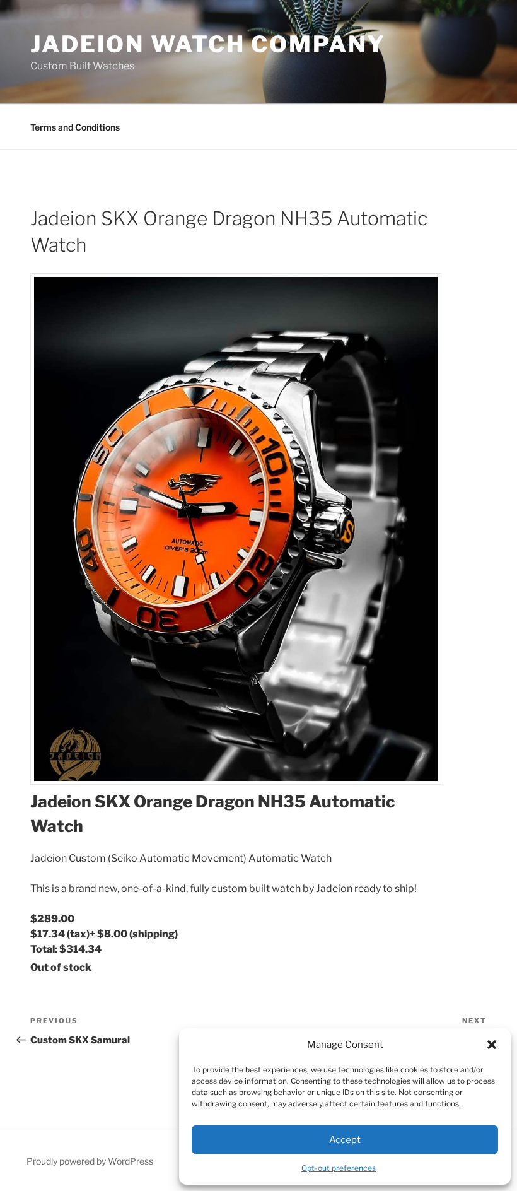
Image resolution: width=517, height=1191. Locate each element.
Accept (345, 1140)
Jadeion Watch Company (207, 44)
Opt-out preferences (338, 1168)
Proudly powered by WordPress (89, 1161)
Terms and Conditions (75, 127)
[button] (491, 1044)
